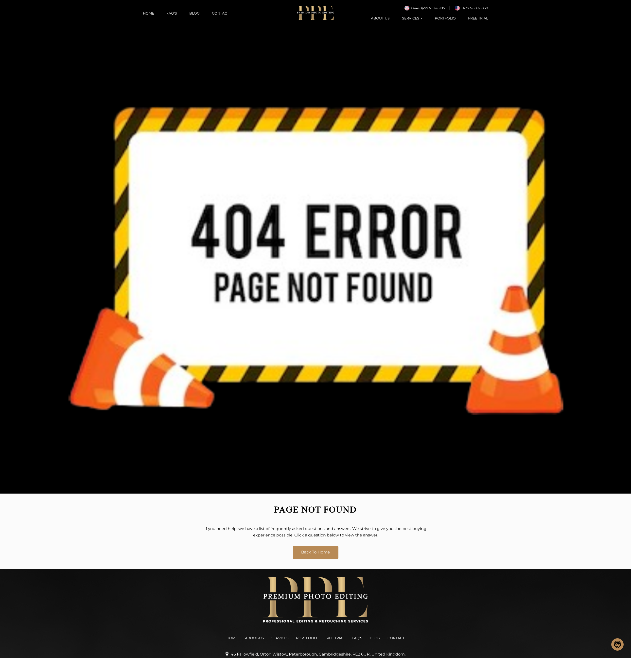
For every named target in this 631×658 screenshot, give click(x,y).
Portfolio (445, 18)
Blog (194, 13)
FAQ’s (357, 638)
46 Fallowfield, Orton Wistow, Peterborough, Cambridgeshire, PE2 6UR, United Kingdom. (318, 654)
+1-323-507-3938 (474, 8)
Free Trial (478, 18)
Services (411, 18)
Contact (220, 13)
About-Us (254, 638)
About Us (380, 18)
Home (148, 13)
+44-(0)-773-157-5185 (428, 8)
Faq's (171, 13)
